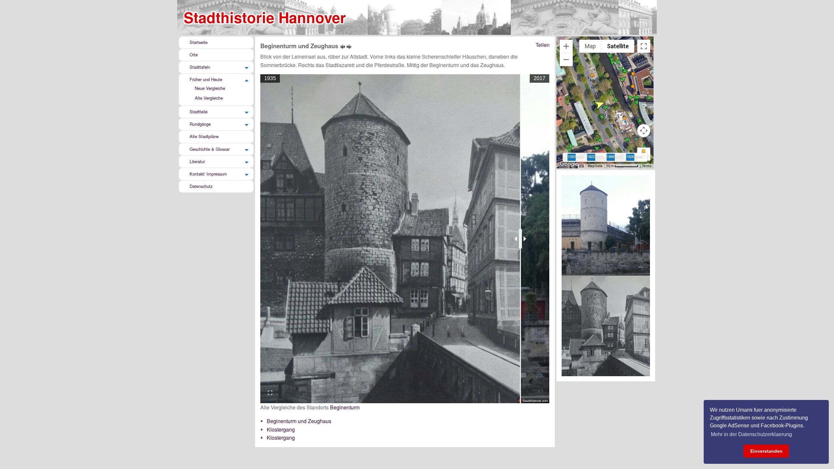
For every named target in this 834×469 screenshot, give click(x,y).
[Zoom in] (566, 46)
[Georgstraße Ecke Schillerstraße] (342, 45)
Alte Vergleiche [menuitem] (209, 98)
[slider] (520, 239)
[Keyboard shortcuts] (581, 166)
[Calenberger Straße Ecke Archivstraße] (349, 45)
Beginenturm (345, 407)
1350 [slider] (571, 156)
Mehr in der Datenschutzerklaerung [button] (751, 434)
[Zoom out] (566, 59)
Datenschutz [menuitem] (201, 186)
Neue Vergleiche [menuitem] (210, 88)
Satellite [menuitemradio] (618, 46)
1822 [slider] (591, 156)
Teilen (543, 45)
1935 (270, 78)
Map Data (595, 166)
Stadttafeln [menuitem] (200, 67)
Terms (647, 166)
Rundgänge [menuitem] (200, 124)
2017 (539, 78)
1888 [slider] (610, 156)
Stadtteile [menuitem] (199, 111)
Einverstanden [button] (766, 451)
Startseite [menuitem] (199, 42)
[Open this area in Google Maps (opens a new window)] (569, 164)
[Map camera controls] (643, 130)
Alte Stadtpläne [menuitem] (204, 137)
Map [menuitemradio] (590, 46)
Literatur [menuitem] (197, 161)
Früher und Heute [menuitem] (206, 79)
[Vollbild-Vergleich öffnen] (270, 393)
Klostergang (281, 429)
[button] (616, 100)
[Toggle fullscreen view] (643, 46)
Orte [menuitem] (194, 54)
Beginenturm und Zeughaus (299, 421)
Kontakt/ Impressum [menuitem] (208, 174)
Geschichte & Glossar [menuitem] (210, 149)
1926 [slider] (630, 156)
